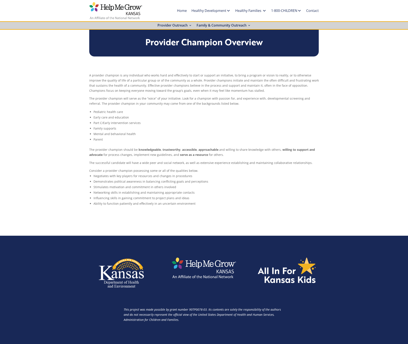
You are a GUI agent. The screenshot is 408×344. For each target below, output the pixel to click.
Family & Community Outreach (221, 26)
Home (182, 10)
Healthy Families (248, 10)
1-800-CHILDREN (284, 10)
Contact (312, 10)
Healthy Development (208, 10)
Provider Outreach (172, 26)
